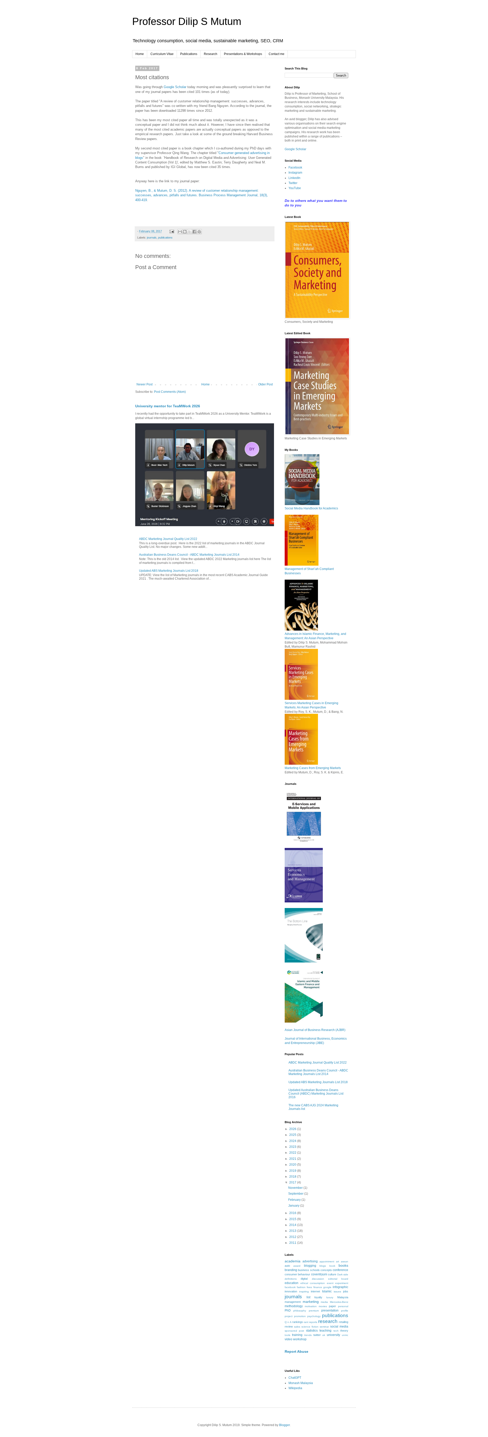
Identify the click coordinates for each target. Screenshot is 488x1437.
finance (317, 1287)
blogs (322, 1265)
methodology (294, 1306)
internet (315, 1291)
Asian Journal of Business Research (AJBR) (315, 1030)
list (308, 1297)
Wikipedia (295, 1388)
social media (339, 1326)
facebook (290, 1287)
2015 (293, 1219)
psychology (314, 1316)
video (288, 1339)
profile (344, 1310)
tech (336, 1330)
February (294, 1200)
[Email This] (179, 231)
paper (332, 1306)
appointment (326, 1261)
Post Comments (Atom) (170, 392)
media (324, 1302)
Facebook (295, 167)
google (327, 1287)
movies (323, 1306)
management (293, 1301)
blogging (310, 1265)
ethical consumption (312, 1283)
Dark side (342, 1274)
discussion (318, 1278)
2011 (293, 1243)
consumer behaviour (297, 1274)
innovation (291, 1291)
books (343, 1265)
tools (287, 1335)
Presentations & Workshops (243, 54)
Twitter (292, 183)
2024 (293, 1141)
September (296, 1193)
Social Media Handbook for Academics (311, 508)
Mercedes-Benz (339, 1302)
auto (287, 1265)
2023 (293, 1147)
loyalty (318, 1297)
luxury (329, 1297)
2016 (293, 1213)
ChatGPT (294, 1377)
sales (297, 1326)
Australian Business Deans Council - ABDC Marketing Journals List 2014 (189, 554)
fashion (301, 1287)
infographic (340, 1287)
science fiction (309, 1326)
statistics (312, 1330)
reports (313, 1322)
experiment (341, 1283)
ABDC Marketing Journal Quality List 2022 (168, 539)
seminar (324, 1326)
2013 (293, 1231)
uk (323, 1335)
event (330, 1283)
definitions (291, 1278)
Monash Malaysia (300, 1383)
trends (308, 1335)
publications (165, 237)
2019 (293, 1171)
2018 (293, 1176)
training (297, 1335)
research (328, 1321)
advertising (310, 1261)
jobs (345, 1291)
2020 (293, 1164)
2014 (293, 1225)
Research (210, 54)
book (332, 1265)
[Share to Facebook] (194, 231)
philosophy (299, 1310)
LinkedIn (294, 178)
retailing (343, 1321)
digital (304, 1278)
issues (337, 1291)
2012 (293, 1237)
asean (344, 1261)
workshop (300, 1339)
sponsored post (294, 1330)
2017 (293, 1182)
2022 (293, 1152)
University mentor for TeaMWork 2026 (167, 406)
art (337, 1261)
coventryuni (319, 1274)
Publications (188, 54)
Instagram (295, 172)
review (289, 1326)
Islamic (327, 1291)
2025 (293, 1135)
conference (340, 1270)
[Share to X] (189, 231)
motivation (311, 1306)
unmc (345, 1335)
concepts (326, 1270)
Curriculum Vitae (162, 54)
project (289, 1316)
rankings (297, 1321)
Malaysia (342, 1297)
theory (344, 1330)
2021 (293, 1159)
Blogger (284, 1425)
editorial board (338, 1278)
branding (291, 1270)
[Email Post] (171, 231)
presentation (330, 1310)
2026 (293, 1129)
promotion (300, 1316)
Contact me (276, 54)
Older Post (265, 384)
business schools (308, 1270)
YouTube (294, 188)
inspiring (304, 1291)
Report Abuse (296, 1351)
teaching (325, 1330)
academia (292, 1261)
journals (152, 237)
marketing (311, 1302)
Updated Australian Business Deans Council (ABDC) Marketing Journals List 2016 (315, 1093)
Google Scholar (175, 87)
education (291, 1283)
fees (309, 1287)
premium (314, 1310)
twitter (317, 1334)
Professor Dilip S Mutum (186, 21)
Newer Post (144, 384)
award (296, 1265)
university (333, 1335)
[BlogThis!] (184, 231)
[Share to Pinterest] (199, 231)
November (295, 1188)
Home (139, 54)
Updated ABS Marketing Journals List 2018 (168, 571)
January (294, 1205)
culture (332, 1274)
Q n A (288, 1322)
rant (306, 1322)
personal (343, 1306)
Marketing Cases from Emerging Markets (313, 768)
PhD (288, 1310)
